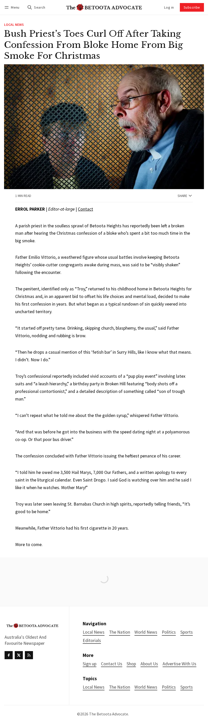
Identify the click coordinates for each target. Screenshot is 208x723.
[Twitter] (19, 655)
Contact (85, 209)
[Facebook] (9, 655)
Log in (169, 7)
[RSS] (29, 655)
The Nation (119, 687)
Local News (14, 25)
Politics (169, 687)
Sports (186, 687)
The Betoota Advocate (108, 713)
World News (145, 687)
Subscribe (192, 7)
